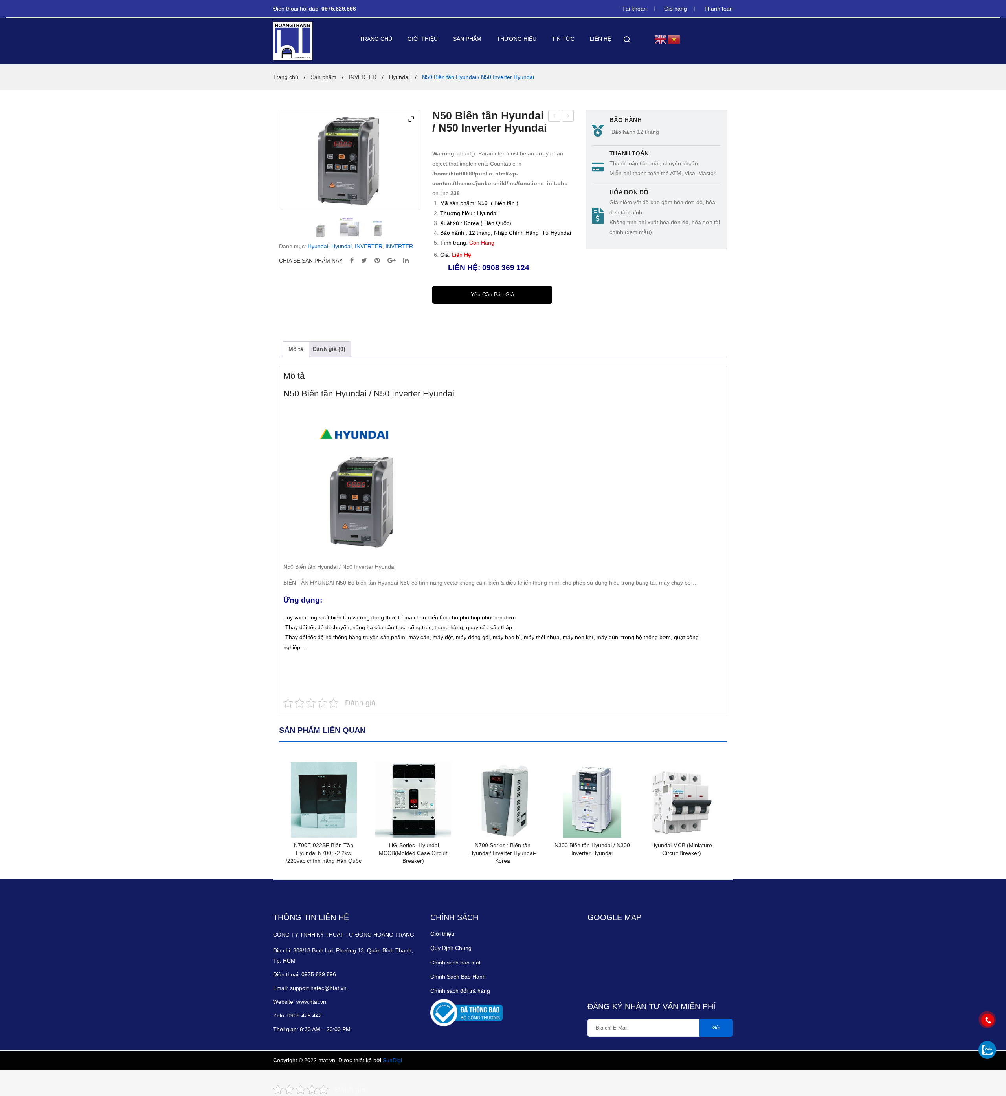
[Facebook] (352, 261)
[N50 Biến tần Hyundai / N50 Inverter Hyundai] (320, 231)
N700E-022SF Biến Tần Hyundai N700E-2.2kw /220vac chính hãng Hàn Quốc (324, 853)
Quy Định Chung (451, 948)
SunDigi (392, 1060)
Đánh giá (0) (329, 349)
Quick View (296, 772)
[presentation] (267, 815)
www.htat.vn (311, 1002)
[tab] (296, 349)
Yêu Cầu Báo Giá (492, 294)
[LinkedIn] (406, 261)
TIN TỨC (563, 39)
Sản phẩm (467, 39)
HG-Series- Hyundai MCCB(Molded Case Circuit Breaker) (568, 117)
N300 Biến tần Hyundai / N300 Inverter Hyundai (554, 117)
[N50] (378, 228)
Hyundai (399, 77)
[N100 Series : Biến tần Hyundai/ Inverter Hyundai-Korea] (349, 228)
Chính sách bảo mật (455, 962)
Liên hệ (600, 39)
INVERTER (362, 77)
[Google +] (391, 261)
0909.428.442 (305, 1015)
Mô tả (295, 349)
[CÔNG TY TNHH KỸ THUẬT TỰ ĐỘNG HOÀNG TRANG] (292, 41)
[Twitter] (364, 261)
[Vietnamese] (674, 38)
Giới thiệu (423, 39)
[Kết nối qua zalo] (987, 1050)
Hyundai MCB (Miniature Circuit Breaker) (681, 849)
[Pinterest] (377, 261)
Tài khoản (634, 8)
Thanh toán (718, 8)
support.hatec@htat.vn (318, 988)
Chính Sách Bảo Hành (458, 977)
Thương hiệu (516, 39)
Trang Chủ (376, 39)
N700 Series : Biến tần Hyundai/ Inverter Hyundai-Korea (502, 853)
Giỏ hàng (675, 8)
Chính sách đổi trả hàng (460, 991)
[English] (661, 38)
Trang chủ (285, 77)
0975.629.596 (339, 8)
